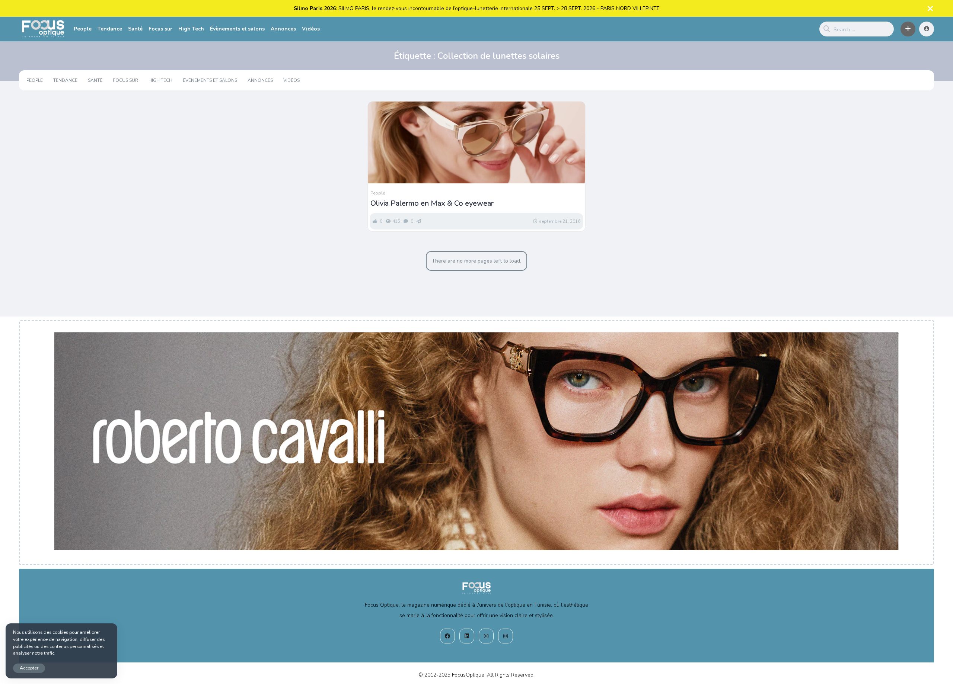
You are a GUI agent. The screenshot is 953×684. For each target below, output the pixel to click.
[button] (908, 29)
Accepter (29, 668)
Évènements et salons (237, 28)
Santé (135, 28)
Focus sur (160, 28)
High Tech (191, 28)
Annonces (283, 28)
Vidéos (311, 28)
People (83, 28)
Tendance (110, 28)
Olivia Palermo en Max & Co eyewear (432, 203)
